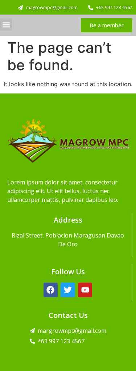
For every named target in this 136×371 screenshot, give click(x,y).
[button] (6, 25)
